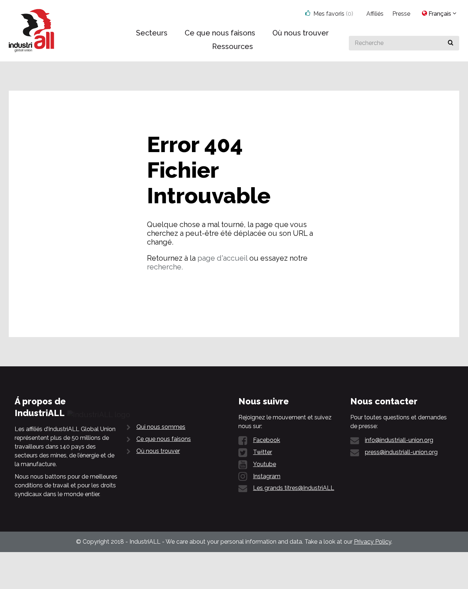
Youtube (264, 464)
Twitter (262, 452)
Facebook (266, 440)
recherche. (165, 267)
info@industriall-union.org (399, 440)
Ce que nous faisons (163, 438)
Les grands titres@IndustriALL (293, 487)
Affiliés (375, 13)
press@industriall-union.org (401, 452)
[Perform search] (450, 43)
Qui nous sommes (160, 426)
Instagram (266, 476)
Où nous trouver (158, 451)
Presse (401, 13)
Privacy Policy (372, 541)
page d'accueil (222, 258)
